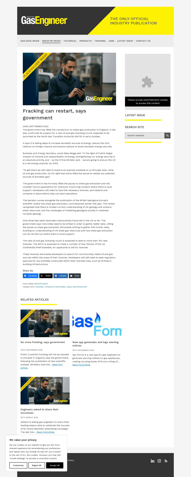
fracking (39, 287)
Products (85, 41)
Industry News (51, 41)
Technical (70, 41)
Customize (18, 465)
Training (100, 41)
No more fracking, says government (43, 342)
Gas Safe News (30, 41)
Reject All (36, 465)
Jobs (111, 41)
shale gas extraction (77, 287)
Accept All (55, 465)
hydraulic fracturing (55, 287)
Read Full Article (81, 364)
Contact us (143, 41)
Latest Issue (125, 41)
